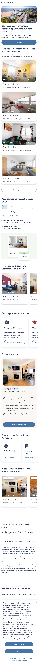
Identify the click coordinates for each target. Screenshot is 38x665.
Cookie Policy (23, 639)
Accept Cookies (19, 644)
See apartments (9, 457)
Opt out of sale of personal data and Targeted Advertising (19, 659)
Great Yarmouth (15, 524)
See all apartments (19, 190)
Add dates (19, 42)
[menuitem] (16, 595)
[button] (35, 2)
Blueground (4, 524)
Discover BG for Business (14, 342)
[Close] (36, 603)
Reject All (19, 651)
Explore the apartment (19, 424)
